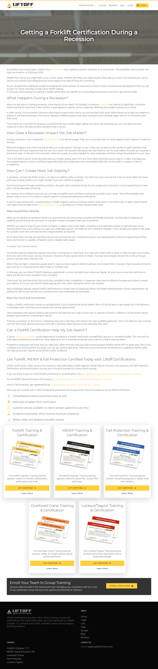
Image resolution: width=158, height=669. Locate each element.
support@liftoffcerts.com (100, 646)
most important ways (48, 204)
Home (84, 616)
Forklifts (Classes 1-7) (18, 648)
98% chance (58, 69)
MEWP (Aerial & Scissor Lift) (21, 651)
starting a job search (25, 336)
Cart (83, 623)
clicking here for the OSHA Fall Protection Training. (76, 384)
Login (84, 620)
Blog (83, 634)
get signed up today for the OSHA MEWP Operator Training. (81, 379)
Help (83, 627)
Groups (84, 630)
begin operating (51, 139)
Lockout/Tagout (15, 662)
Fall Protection (14, 658)
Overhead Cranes (15, 655)
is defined (104, 104)
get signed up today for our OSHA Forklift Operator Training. (111, 374)
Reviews (85, 637)
